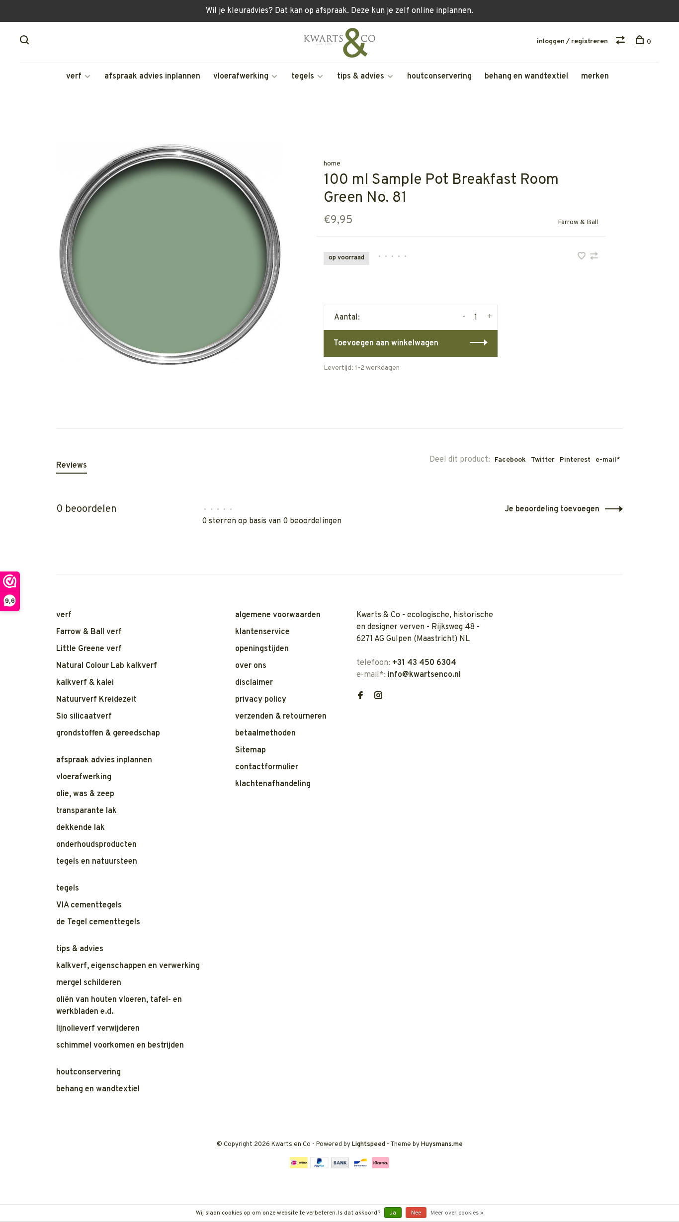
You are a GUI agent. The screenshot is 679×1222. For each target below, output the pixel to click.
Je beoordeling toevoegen (552, 509)
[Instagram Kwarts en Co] (378, 697)
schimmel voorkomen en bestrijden (120, 1046)
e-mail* (607, 460)
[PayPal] (319, 1166)
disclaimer (254, 683)
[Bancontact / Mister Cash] (360, 1166)
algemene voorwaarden (278, 615)
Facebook (510, 460)
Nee (416, 1213)
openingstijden (262, 649)
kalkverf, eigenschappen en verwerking (128, 966)
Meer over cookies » (456, 1213)
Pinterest (575, 460)
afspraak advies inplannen (152, 76)
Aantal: (347, 318)
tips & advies (360, 76)
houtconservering (439, 76)
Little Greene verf (89, 649)
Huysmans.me (442, 1144)
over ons (250, 666)
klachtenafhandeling (273, 784)
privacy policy (260, 700)
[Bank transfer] (340, 1166)
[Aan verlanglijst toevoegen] (583, 257)
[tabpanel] (170, 254)
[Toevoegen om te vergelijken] (594, 257)
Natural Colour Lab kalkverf (106, 666)
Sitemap (250, 750)
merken (595, 76)
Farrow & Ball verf (89, 632)
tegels (302, 76)
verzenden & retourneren (281, 717)
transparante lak (86, 811)
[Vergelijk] (621, 42)
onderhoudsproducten (96, 845)
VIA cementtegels (89, 905)
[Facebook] (360, 697)
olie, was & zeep (85, 794)
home (332, 164)
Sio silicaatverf (84, 717)
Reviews (71, 466)
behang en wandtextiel (526, 76)
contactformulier (266, 767)
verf (74, 76)
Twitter (543, 460)
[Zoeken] (25, 42)
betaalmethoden (265, 733)
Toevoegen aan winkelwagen (386, 343)
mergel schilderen (88, 983)
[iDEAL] (299, 1166)
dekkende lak (80, 828)
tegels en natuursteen (96, 862)
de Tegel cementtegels (98, 922)
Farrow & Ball (578, 222)
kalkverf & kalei (85, 683)
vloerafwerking (240, 76)
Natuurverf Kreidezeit (96, 700)
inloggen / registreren (572, 41)
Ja (393, 1213)
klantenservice (262, 632)
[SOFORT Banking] (380, 1166)
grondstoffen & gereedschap (108, 733)
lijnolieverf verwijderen (98, 1029)
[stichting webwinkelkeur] (359, 731)
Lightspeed (368, 1144)
